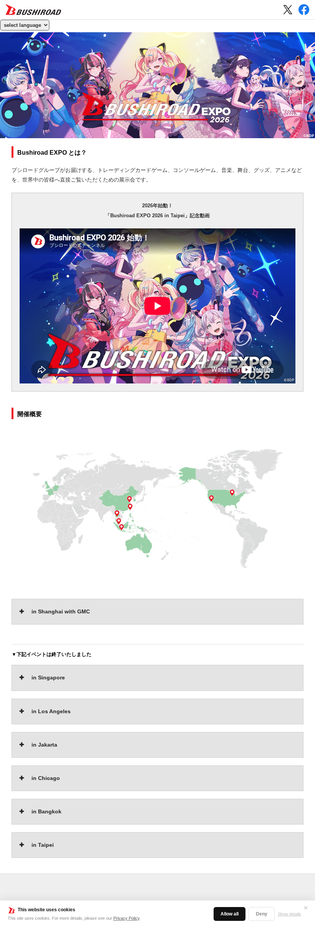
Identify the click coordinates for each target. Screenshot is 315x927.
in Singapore (48, 677)
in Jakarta (44, 745)
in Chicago (46, 778)
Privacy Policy (126, 918)
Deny (261, 914)
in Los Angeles (51, 711)
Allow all (229, 914)
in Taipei (43, 845)
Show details (289, 914)
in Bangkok (46, 811)
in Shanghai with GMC (61, 611)
